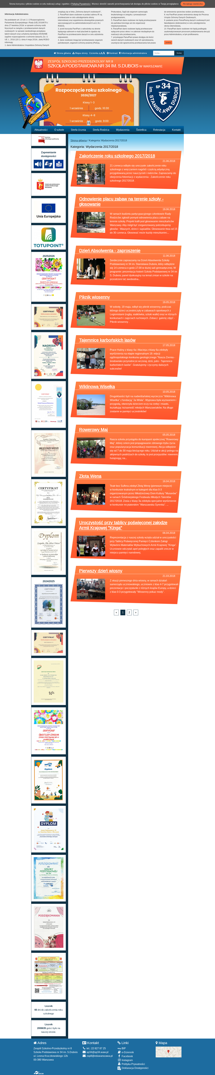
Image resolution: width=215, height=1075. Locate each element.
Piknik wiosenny (94, 297)
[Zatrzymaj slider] (89, 123)
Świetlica (141, 129)
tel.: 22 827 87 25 (96, 1048)
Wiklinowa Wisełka (97, 386)
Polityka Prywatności (133, 1064)
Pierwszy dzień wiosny (100, 570)
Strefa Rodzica (101, 129)
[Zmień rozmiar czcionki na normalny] (100, 53)
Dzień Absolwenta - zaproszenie (109, 250)
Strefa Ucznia (78, 129)
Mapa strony (81, 53)
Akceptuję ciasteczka (193, 4)
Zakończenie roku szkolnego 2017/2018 (117, 155)
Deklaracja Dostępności (134, 1068)
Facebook (127, 1056)
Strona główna (63, 53)
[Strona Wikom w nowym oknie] (38, 1072)
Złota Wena (90, 476)
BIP (123, 1048)
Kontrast (113, 53)
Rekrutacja (159, 129)
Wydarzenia (122, 129)
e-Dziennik (127, 1052)
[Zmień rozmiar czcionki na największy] (104, 53)
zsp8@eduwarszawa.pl (99, 1056)
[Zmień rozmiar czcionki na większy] (102, 53)
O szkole (59, 129)
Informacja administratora (134, 53)
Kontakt (176, 129)
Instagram (127, 1060)
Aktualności (41, 129)
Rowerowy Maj (93, 429)
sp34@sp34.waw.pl (97, 1052)
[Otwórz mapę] (168, 1052)
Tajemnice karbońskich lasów (107, 340)
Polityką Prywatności (81, 4)
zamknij (168, 42)
